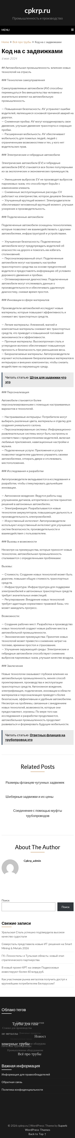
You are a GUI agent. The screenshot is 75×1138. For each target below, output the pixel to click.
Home (5, 42)
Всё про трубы (22, 42)
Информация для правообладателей (26, 1074)
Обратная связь (12, 1082)
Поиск (5, 900)
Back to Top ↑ (37, 1134)
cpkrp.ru (37, 10)
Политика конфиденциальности (22, 1089)
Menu (6, 29)
